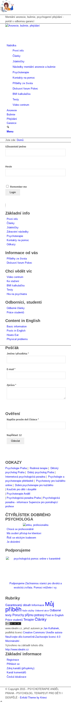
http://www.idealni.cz (17, 649)
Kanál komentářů (16, 672)
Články (11, 223)
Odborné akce (42, 610)
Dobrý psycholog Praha (40, 472)
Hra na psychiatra (17, 294)
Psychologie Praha (16, 468)
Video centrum (15, 277)
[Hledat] (8, 127)
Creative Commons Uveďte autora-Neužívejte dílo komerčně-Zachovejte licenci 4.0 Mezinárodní (34, 636)
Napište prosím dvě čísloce (23, 419)
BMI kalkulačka (15, 285)
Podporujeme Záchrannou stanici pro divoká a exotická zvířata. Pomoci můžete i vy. (35, 585)
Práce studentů (15, 312)
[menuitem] (36, 75)
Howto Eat (13, 334)
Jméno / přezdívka (18, 353)
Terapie (28, 619)
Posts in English (16, 330)
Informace (38, 605)
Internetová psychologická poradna (25, 476)
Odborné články (16, 308)
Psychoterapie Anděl (18, 493)
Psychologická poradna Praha (24, 497)
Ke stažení (13, 281)
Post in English (54, 615)
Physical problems (17, 339)
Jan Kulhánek (51, 628)
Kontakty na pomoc (18, 240)
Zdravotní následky (18, 231)
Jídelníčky (13, 227)
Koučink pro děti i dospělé (21, 489)
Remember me (18, 186)
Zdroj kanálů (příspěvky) (20, 668)
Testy (10, 289)
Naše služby (28, 610)
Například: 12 (14, 435)
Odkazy (11, 244)
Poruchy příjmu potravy (28, 615)
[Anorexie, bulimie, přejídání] (34, 25)
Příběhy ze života (17, 258)
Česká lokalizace (16, 676)
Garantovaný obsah (18, 605)
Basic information (17, 326)
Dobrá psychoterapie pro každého (34, 485)
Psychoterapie (15, 236)
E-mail (11, 369)
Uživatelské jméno (15, 146)
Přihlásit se (13, 663)
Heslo (8, 166)
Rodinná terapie (39, 468)
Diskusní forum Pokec (19, 262)
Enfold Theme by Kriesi (33, 697)
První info (12, 219)
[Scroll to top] (1, 701)
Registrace (13, 659)
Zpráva (11, 385)
